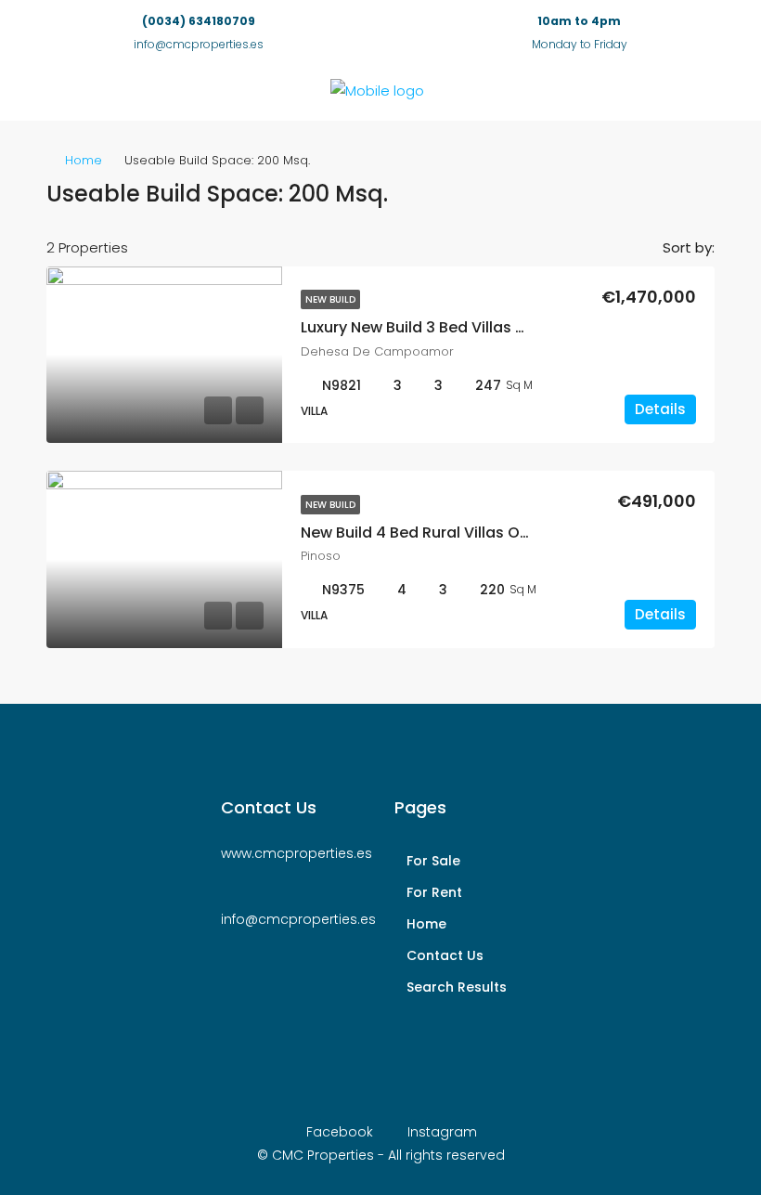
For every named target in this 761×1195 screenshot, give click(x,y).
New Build (330, 299)
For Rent (434, 892)
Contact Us (445, 955)
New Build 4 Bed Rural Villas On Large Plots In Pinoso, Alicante (528, 532)
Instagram (440, 1132)
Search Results (456, 987)
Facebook (340, 1132)
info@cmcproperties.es (199, 44)
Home (83, 160)
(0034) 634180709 (198, 21)
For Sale (433, 860)
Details (660, 409)
